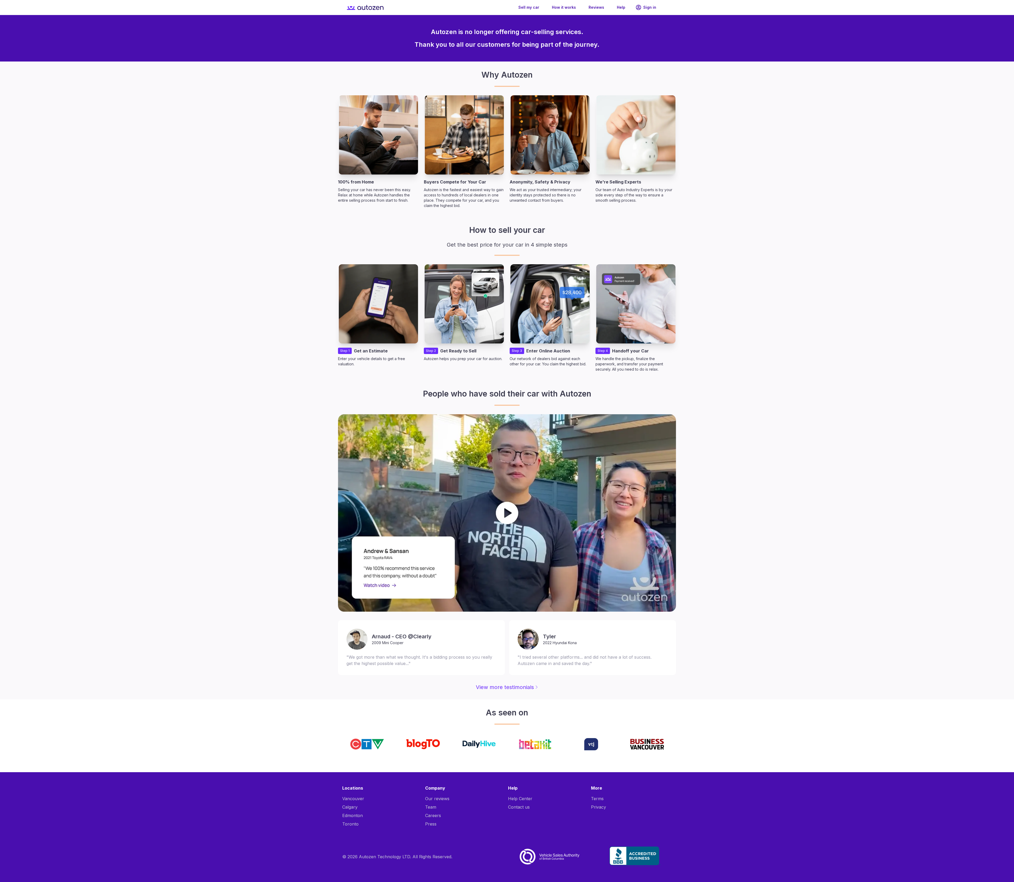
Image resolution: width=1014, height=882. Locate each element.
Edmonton (352, 815)
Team (430, 807)
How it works (564, 7)
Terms (597, 798)
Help (621, 7)
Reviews (596, 7)
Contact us (519, 807)
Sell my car (528, 7)
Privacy (598, 807)
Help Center (520, 798)
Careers (433, 815)
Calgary (350, 807)
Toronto (350, 824)
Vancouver (353, 798)
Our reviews (437, 798)
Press (430, 824)
